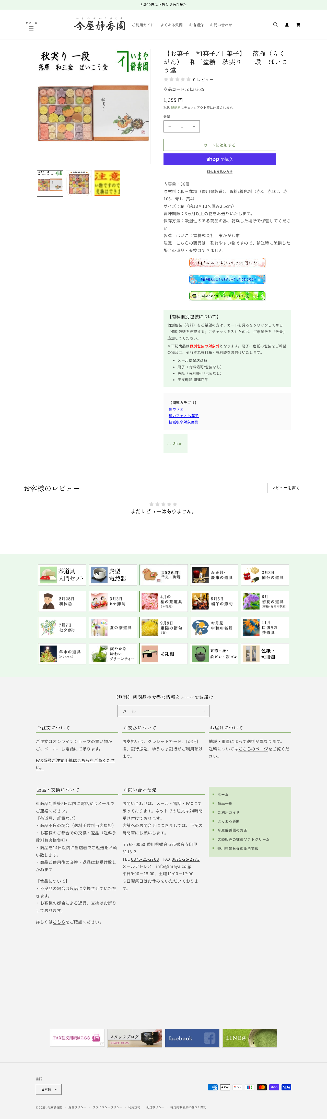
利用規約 (134, 1107)
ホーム (223, 794)
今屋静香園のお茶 (232, 830)
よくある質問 (228, 821)
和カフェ (176, 408)
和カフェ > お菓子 (184, 415)
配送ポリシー (155, 1107)
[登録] (203, 711)
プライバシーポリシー (107, 1107)
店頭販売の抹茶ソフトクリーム (243, 839)
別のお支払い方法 (219, 171)
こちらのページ (253, 749)
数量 (167, 116)
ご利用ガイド (228, 812)
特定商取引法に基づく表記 (188, 1107)
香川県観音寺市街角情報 (238, 848)
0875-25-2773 (186, 859)
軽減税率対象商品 (183, 421)
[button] (32, 28)
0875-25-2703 (145, 859)
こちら (59, 922)
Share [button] (178, 443)
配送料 (176, 107)
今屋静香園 (55, 1107)
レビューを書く (285, 487)
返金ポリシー (77, 1107)
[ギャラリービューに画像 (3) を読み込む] (107, 183)
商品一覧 (224, 803)
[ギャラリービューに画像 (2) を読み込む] (79, 183)
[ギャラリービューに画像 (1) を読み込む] (50, 183)
